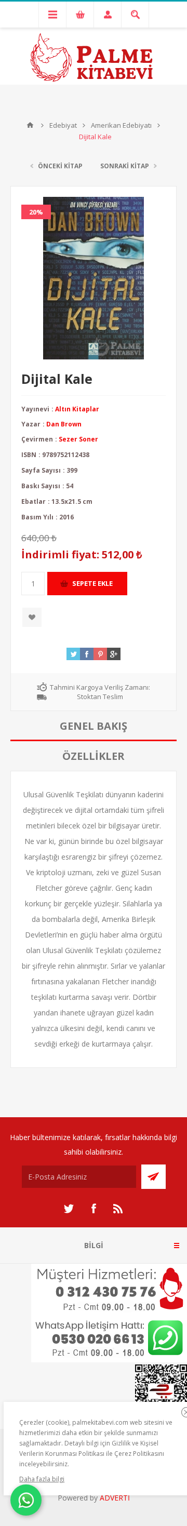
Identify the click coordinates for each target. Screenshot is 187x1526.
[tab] (93, 726)
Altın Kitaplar (77, 409)
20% (36, 212)
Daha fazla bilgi (41, 1479)
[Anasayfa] (30, 125)
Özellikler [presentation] (93, 756)
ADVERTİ (115, 1498)
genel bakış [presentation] (93, 726)
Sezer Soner (78, 439)
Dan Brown (64, 424)
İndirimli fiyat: (60, 554)
